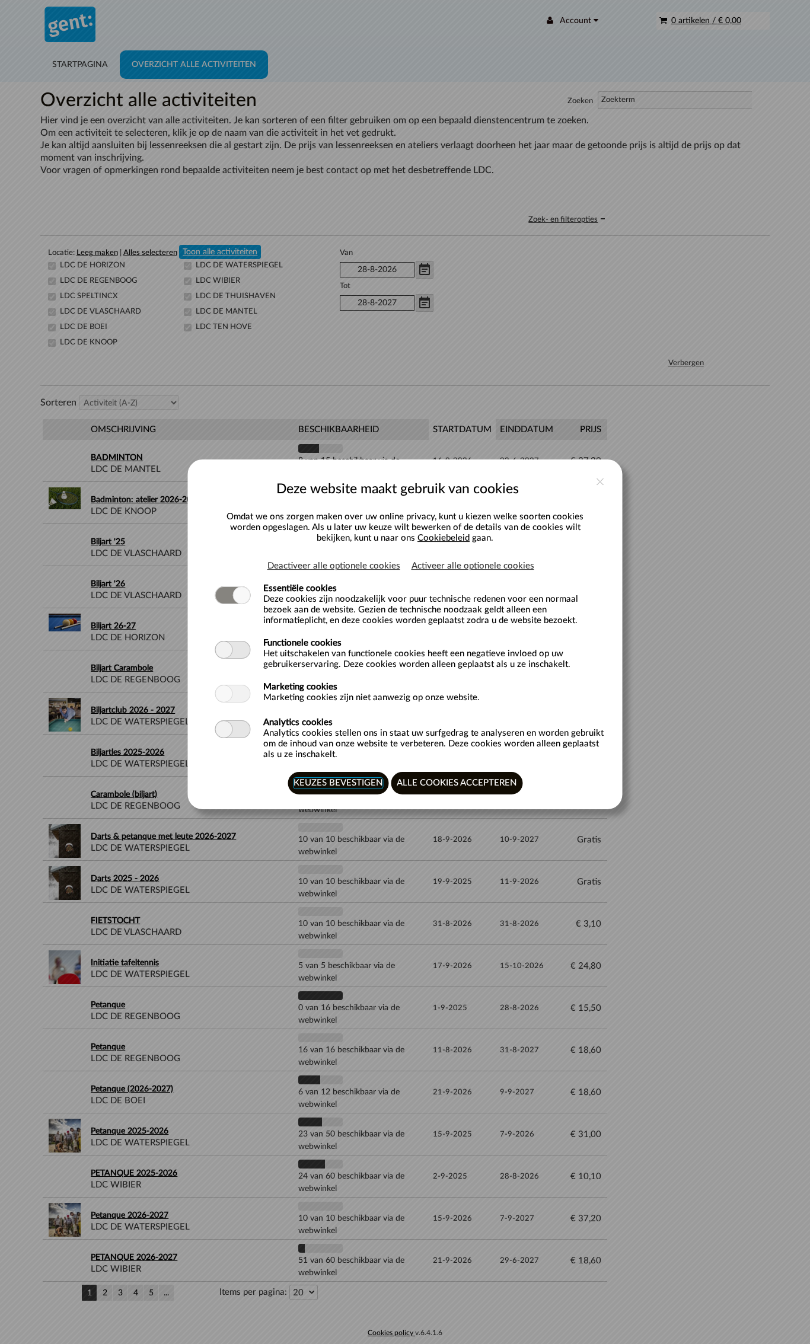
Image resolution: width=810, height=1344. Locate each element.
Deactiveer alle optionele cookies (333, 565)
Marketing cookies (300, 686)
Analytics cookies (298, 722)
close (600, 481)
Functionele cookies (302, 643)
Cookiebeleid (443, 538)
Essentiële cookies (300, 588)
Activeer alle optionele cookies (473, 565)
